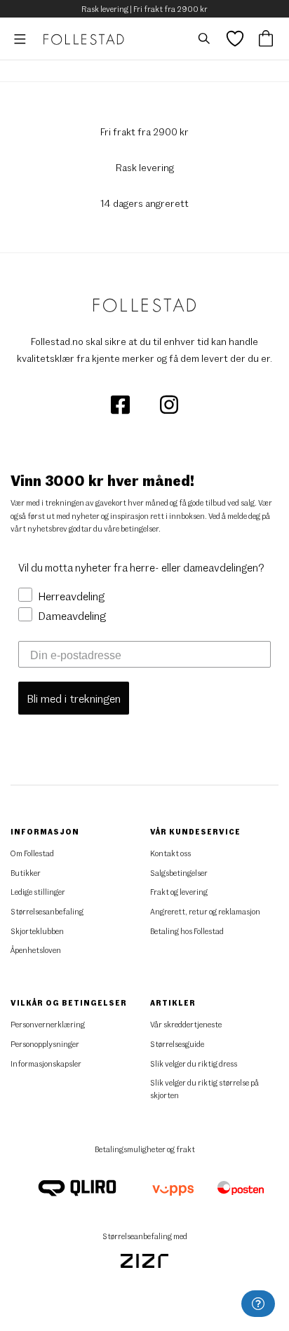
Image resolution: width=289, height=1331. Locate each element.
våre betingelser (131, 528)
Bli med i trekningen (74, 698)
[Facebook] (121, 404)
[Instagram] (169, 404)
